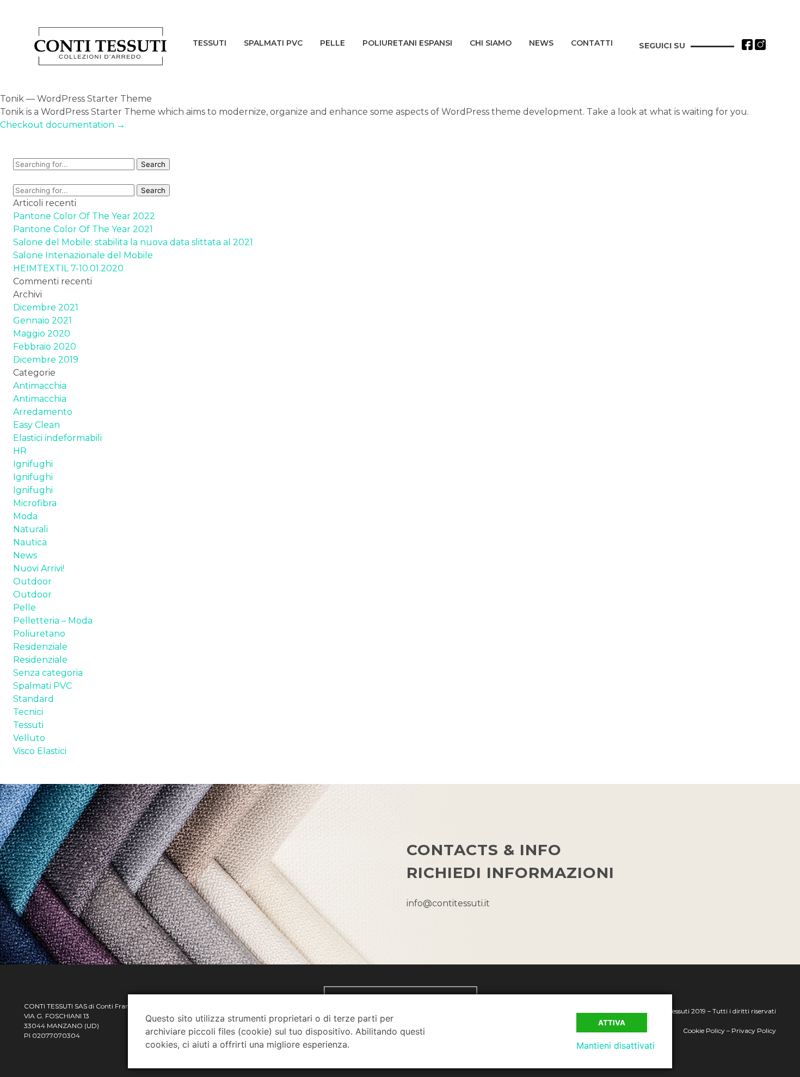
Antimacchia (39, 386)
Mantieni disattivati (615, 1045)
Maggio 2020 (41, 333)
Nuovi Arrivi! (38, 568)
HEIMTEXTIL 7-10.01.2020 (68, 268)
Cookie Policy (704, 1030)
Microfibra (35, 503)
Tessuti (209, 43)
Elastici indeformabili (57, 438)
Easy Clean (36, 425)
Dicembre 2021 (45, 307)
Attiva (611, 1022)
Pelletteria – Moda (53, 620)
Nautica (30, 542)
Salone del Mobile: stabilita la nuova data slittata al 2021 (133, 242)
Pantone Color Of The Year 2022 (84, 216)
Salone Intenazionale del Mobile (83, 255)
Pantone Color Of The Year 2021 (83, 229)
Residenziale (40, 647)
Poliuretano (39, 633)
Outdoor (32, 581)
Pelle (332, 43)
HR (20, 451)
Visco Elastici (39, 751)
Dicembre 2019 (45, 359)
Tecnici (28, 712)
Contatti (592, 43)
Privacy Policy (753, 1030)
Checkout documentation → (62, 125)
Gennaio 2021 (42, 320)
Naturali (30, 529)
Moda (25, 516)
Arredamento (42, 412)
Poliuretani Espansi (407, 43)
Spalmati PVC (273, 43)
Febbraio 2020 (44, 346)
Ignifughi (33, 464)
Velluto (29, 738)
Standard (33, 699)
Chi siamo (491, 43)
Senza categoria (48, 673)
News (541, 43)
